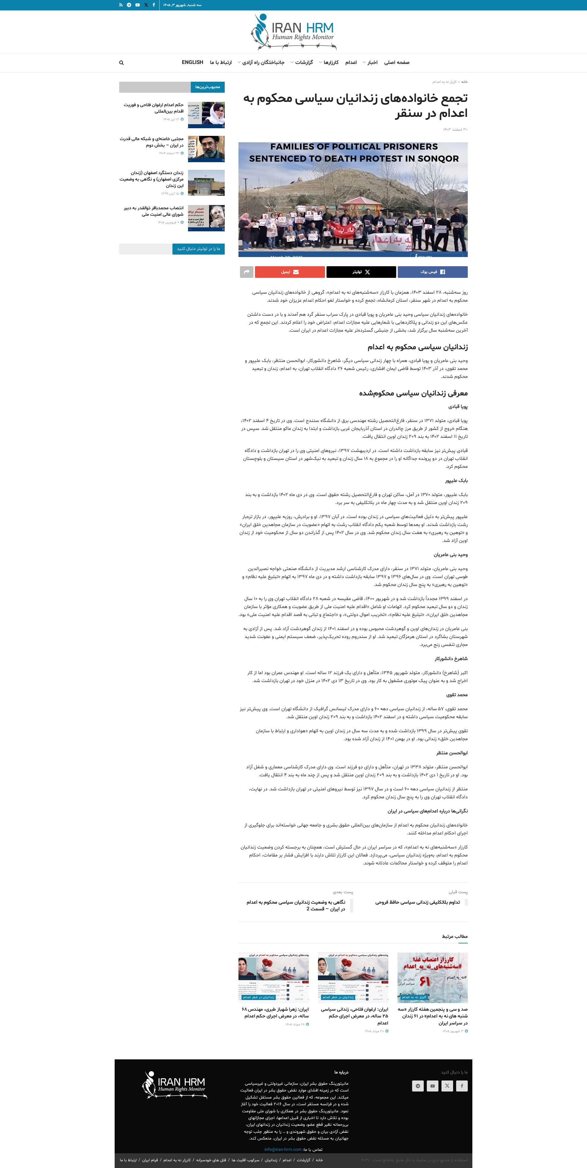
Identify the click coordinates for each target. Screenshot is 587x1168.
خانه (464, 82)
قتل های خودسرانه (211, 1160)
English (192, 62)
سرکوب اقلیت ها (245, 1160)
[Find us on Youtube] (432, 1086)
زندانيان (271, 1160)
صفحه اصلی (397, 62)
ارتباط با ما (221, 62)
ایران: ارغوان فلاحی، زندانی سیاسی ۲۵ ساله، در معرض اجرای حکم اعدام (354, 1016)
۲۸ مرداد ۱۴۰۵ (295, 1024)
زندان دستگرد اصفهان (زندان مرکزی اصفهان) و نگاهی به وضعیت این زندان (151, 179)
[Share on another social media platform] (246, 272)
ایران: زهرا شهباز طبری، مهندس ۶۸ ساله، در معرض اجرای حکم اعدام (275, 1013)
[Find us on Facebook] (462, 1086)
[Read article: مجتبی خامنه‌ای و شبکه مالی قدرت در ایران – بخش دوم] (206, 149)
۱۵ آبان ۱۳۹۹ (170, 194)
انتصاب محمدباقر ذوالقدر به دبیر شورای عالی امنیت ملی (153, 211)
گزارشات (304, 62)
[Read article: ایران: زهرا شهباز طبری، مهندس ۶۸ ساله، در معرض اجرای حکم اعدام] (273, 978)
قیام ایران (150, 1160)
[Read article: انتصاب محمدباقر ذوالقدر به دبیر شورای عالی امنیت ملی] (206, 218)
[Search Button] (121, 63)
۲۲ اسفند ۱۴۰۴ (169, 153)
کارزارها (331, 62)
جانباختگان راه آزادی (263, 62)
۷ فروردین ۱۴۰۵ (169, 222)
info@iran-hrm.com (282, 1150)
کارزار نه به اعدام (444, 82)
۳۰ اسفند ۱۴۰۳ (455, 129)
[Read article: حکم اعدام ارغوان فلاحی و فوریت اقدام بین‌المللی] (206, 115)
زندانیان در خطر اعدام (338, 997)
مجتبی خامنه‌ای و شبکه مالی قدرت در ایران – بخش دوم (151, 142)
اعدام (351, 62)
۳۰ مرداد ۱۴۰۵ (375, 1031)
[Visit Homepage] (294, 32)
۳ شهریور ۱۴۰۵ (453, 1031)
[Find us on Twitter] (447, 1086)
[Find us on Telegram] (418, 1086)
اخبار (372, 62)
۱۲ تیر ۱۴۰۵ (171, 119)
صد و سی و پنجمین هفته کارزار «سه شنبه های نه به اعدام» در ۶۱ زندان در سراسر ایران (433, 1016)
